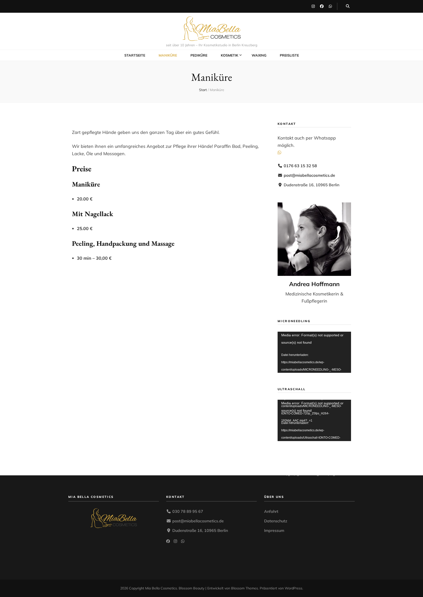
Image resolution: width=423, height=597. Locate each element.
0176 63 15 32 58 (300, 165)
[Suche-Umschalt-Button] (348, 6)
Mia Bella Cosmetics (161, 588)
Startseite (134, 55)
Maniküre (168, 55)
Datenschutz (275, 520)
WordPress (293, 588)
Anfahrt (271, 511)
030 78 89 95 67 (187, 511)
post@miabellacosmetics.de (309, 175)
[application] (314, 352)
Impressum (274, 530)
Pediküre (198, 55)
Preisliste (289, 55)
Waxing (259, 55)
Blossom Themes (244, 588)
